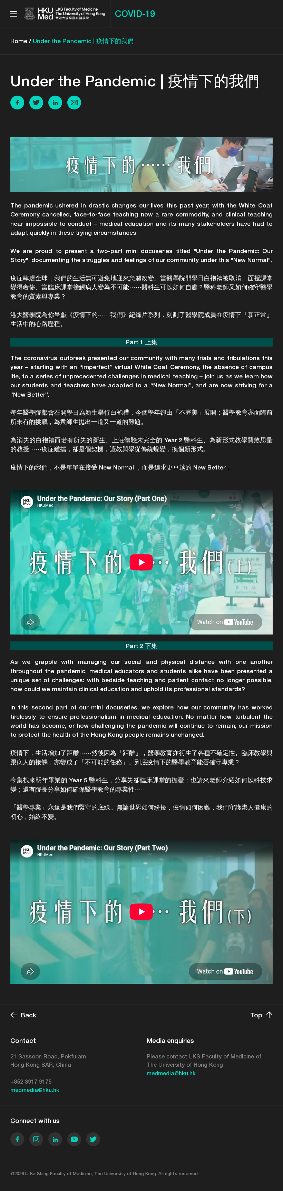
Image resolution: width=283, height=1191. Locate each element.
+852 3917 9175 (30, 1081)
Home (18, 41)
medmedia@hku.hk (34, 1090)
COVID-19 (135, 14)
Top (256, 1015)
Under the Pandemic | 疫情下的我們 (83, 41)
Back (28, 1015)
